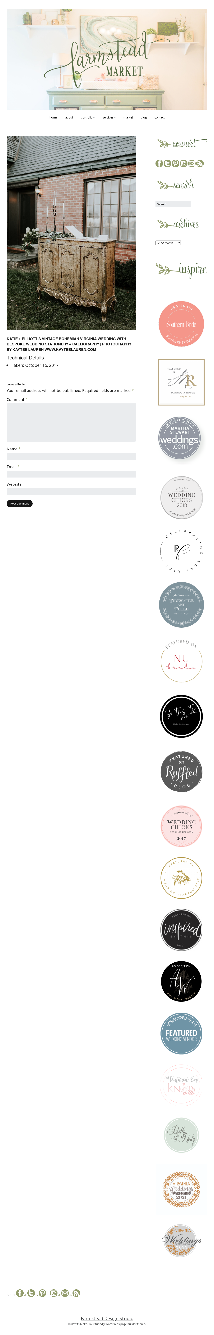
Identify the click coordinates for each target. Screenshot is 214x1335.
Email (13, 467)
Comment (17, 399)
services (108, 117)
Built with (74, 1324)
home (53, 117)
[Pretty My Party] (181, 1153)
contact (159, 117)
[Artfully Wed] (181, 1001)
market (128, 117)
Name (13, 449)
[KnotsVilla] (181, 1105)
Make (83, 1324)
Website (14, 484)
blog (144, 117)
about (69, 117)
